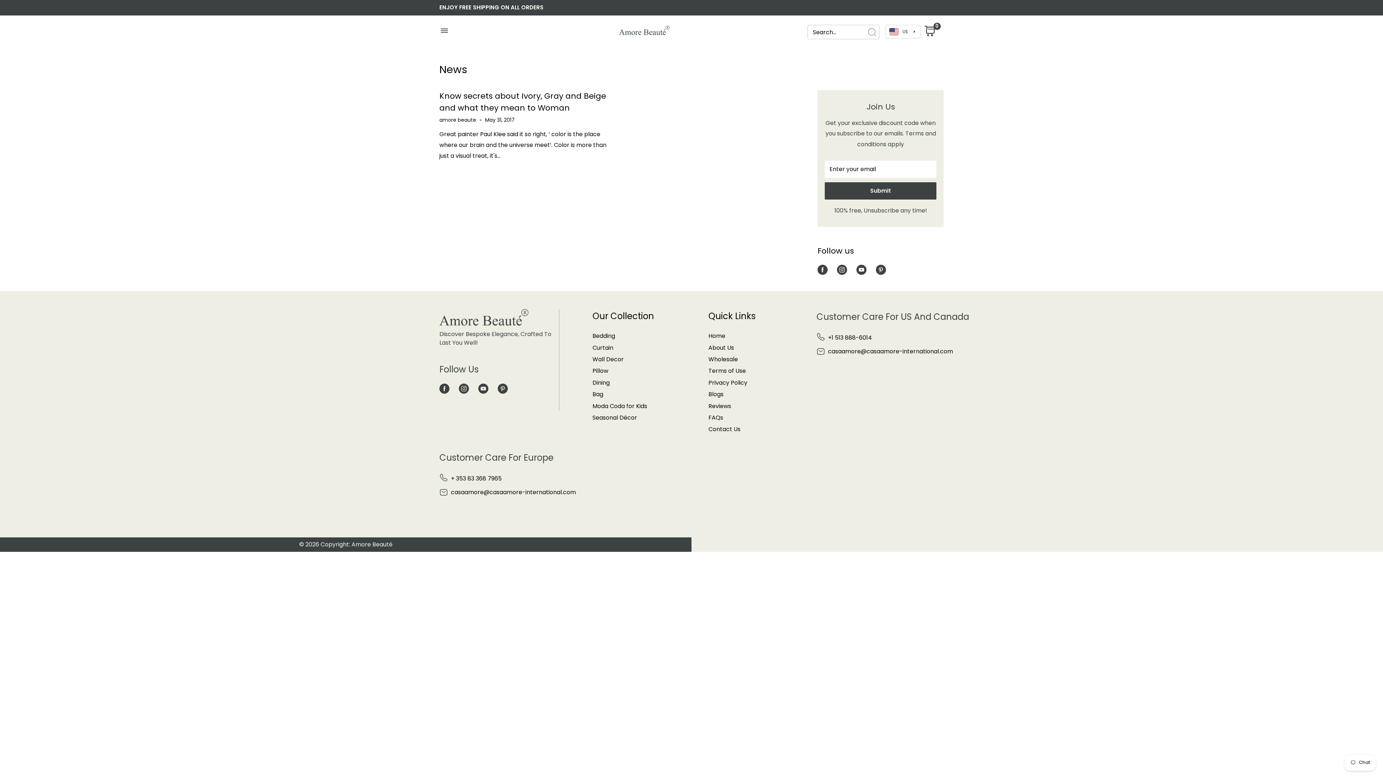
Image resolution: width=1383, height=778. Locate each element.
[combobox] (837, 32)
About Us (721, 348)
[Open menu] (444, 32)
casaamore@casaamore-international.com (890, 351)
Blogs (716, 394)
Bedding (603, 336)
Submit (880, 191)
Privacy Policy (727, 383)
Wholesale (723, 359)
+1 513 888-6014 (850, 338)
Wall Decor (608, 359)
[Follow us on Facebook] (823, 269)
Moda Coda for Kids (619, 406)
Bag (597, 394)
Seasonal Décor (614, 417)
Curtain (602, 348)
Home (716, 336)
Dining (601, 383)
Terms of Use (727, 371)
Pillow (600, 371)
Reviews (719, 406)
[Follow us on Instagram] (842, 269)
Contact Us (724, 429)
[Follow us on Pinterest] (881, 269)
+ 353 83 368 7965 (476, 478)
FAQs (715, 417)
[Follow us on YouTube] (861, 269)
